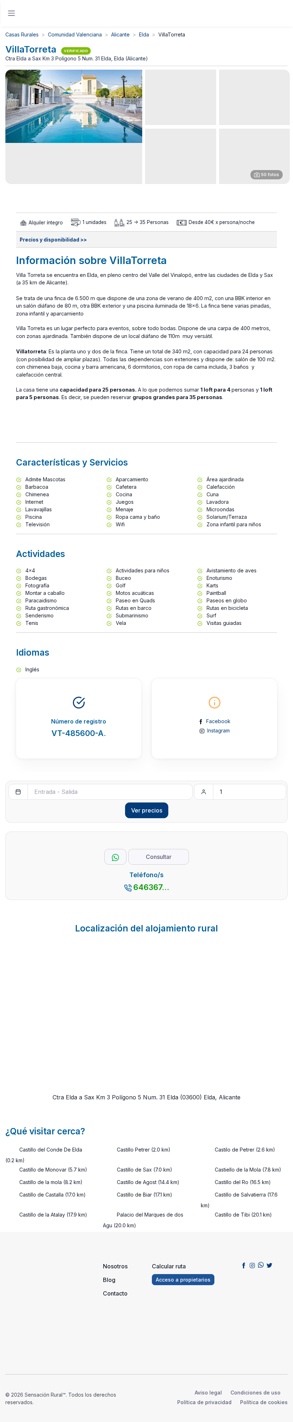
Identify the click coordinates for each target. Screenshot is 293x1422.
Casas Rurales (22, 34)
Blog (109, 1279)
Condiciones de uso (255, 1392)
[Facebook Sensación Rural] (244, 1265)
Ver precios (146, 810)
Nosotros (115, 1266)
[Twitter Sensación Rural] (269, 1265)
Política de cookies (264, 1402)
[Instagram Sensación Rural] (252, 1265)
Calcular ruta (169, 1266)
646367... (151, 887)
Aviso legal (208, 1392)
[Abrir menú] (11, 13)
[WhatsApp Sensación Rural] (261, 1265)
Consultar (159, 856)
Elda (144, 34)
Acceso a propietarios (183, 1280)
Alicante (120, 34)
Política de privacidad (204, 1402)
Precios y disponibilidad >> (53, 240)
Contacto (115, 1293)
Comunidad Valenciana (75, 34)
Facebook (218, 721)
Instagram (218, 730)
